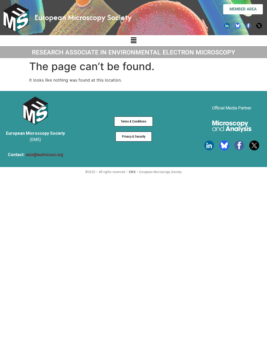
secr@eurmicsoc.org (44, 154)
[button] (133, 40)
